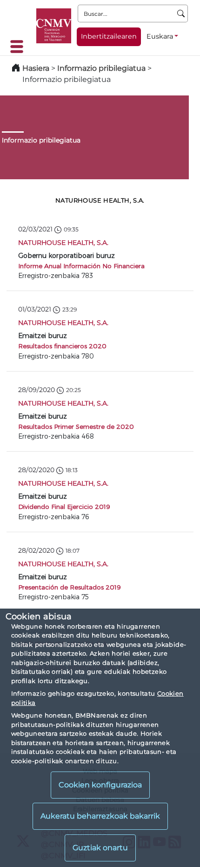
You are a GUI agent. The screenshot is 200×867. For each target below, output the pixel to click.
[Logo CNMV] (54, 26)
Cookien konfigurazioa (100, 784)
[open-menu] (19, 46)
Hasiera (35, 68)
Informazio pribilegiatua (101, 68)
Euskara (160, 36)
